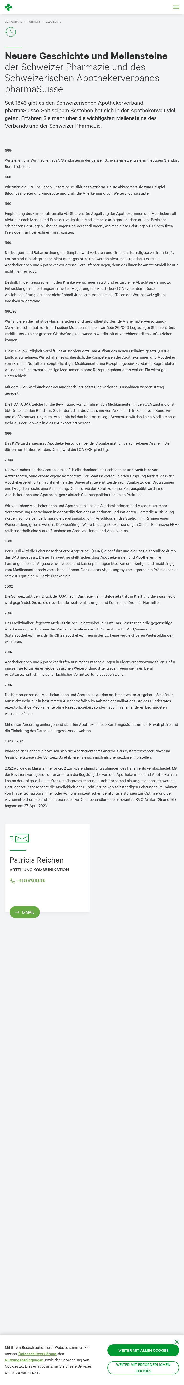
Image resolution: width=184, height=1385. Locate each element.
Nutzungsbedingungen (24, 1359)
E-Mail (28, 912)
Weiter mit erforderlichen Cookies (143, 1367)
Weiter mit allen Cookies (143, 1350)
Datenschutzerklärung (37, 1353)
